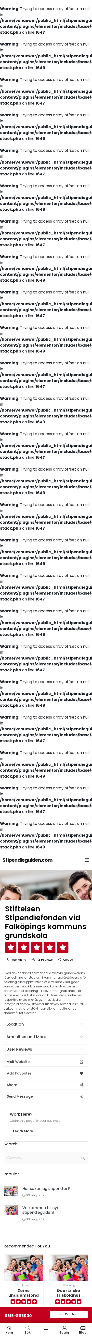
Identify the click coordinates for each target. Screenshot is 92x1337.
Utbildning (19, 960)
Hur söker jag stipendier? (46, 1188)
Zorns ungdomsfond (23, 1293)
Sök (28, 1332)
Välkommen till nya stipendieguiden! (40, 1210)
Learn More (23, 1131)
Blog (83, 1332)
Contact (71, 1314)
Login (64, 1332)
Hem (9, 1332)
